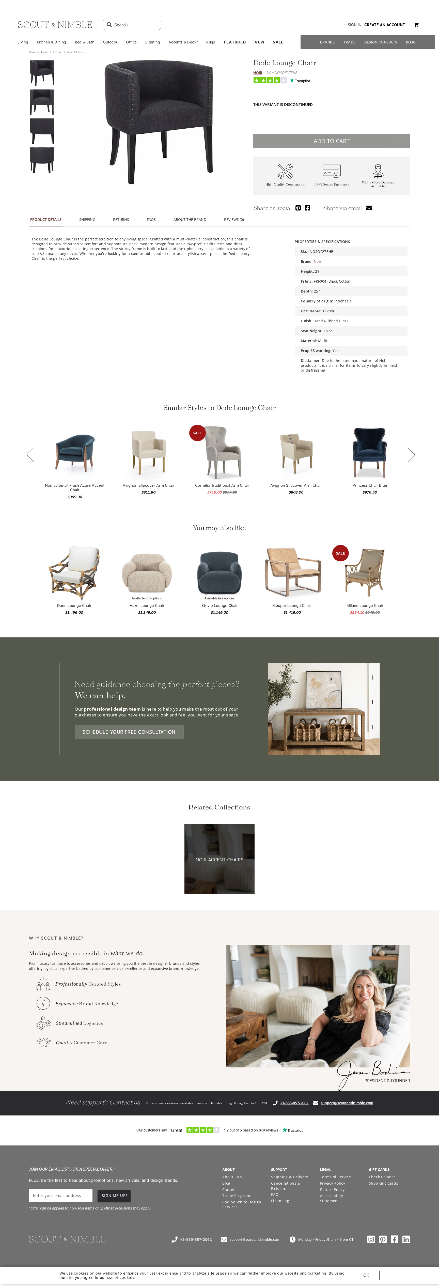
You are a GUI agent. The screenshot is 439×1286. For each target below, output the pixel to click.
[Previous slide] (30, 455)
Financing (280, 1200)
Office (131, 42)
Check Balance (382, 1176)
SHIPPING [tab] (87, 219)
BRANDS (327, 42)
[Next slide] (411, 455)
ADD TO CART (332, 141)
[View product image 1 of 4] (42, 73)
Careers (229, 1189)
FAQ (274, 1194)
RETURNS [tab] (121, 219)
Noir (257, 72)
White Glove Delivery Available (378, 184)
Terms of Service (335, 1176)
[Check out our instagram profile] (371, 1239)
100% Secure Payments (331, 185)
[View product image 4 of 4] (42, 160)
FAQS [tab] (151, 219)
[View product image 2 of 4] (42, 102)
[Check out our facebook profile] (394, 1239)
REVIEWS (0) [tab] (234, 219)
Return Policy (332, 1189)
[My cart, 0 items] (416, 25)
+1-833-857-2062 (294, 1102)
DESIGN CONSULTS (380, 42)
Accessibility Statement (331, 1198)
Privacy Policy (332, 1183)
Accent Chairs (75, 52)
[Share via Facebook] (307, 208)
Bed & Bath (84, 42)
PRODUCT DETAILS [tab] (45, 219)
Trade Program (236, 1195)
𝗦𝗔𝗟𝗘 (278, 42)
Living (23, 42)
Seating (57, 52)
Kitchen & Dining (51, 42)
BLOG (411, 42)
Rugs (210, 42)
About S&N (232, 1176)
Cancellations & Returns (285, 1186)
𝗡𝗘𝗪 (259, 42)
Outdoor (110, 42)
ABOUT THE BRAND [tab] (190, 219)
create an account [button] (384, 25)
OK (366, 1275)
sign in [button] (355, 25)
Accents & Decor (183, 42)
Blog (226, 1183)
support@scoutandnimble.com (347, 1102)
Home (33, 52)
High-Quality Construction (285, 185)
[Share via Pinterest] (298, 208)
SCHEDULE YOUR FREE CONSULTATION (129, 732)
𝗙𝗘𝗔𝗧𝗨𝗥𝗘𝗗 (235, 42)
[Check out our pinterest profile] (383, 1239)
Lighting (152, 42)
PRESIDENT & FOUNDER (387, 1080)
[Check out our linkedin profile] (406, 1239)
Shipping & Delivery (289, 1176)
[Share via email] (369, 208)
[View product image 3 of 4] (42, 131)
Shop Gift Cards (383, 1183)
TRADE (349, 42)
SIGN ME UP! (114, 1195)
